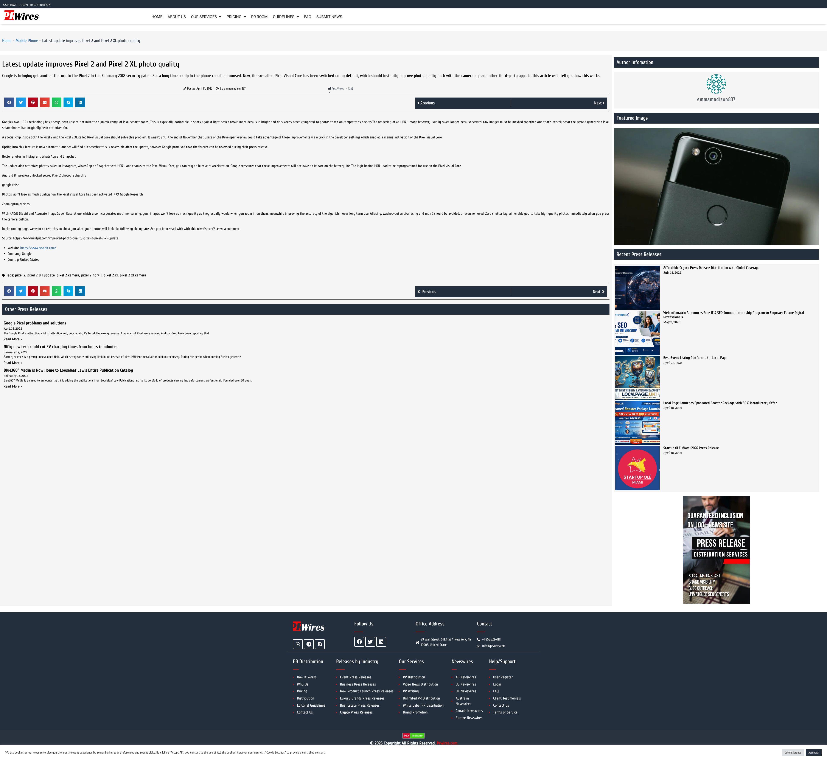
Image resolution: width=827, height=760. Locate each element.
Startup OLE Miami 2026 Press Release (691, 448)
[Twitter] (370, 642)
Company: (14, 254)
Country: (13, 259)
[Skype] (320, 644)
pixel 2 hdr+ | (91, 275)
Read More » (13, 339)
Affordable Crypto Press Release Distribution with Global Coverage (711, 268)
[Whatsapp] (298, 644)
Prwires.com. (447, 743)
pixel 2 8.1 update (41, 275)
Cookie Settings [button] (793, 752)
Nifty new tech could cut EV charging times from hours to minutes (60, 346)
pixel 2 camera (68, 275)
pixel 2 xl (111, 275)
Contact (10, 5)
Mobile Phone (27, 40)
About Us (177, 17)
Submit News (329, 17)
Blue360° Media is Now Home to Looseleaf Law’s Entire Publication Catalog (68, 370)
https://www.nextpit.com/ (38, 248)
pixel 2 (20, 275)
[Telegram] (309, 644)
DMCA (406, 735)
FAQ (307, 17)
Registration (40, 5)
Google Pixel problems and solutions (35, 323)
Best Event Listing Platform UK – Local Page (695, 358)
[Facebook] (359, 642)
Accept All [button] (813, 752)
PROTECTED (417, 735)
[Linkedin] (381, 642)
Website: (13, 248)
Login (23, 5)
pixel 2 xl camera (133, 275)
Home (156, 17)
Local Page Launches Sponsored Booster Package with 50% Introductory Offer (720, 403)
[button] (9, 102)
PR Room (259, 17)
